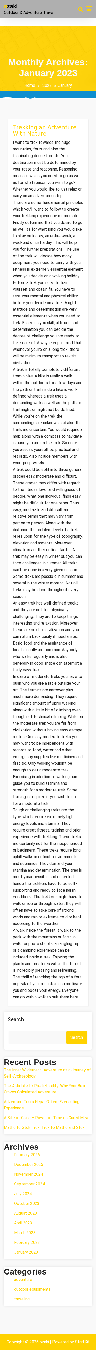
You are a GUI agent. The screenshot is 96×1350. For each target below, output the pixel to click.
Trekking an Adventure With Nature (45, 130)
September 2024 (29, 1184)
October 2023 (26, 1203)
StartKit (82, 1341)
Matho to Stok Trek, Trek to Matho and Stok (44, 1127)
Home (29, 85)
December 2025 (28, 1164)
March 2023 (25, 1232)
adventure (23, 1279)
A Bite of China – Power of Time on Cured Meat (47, 1117)
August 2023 (25, 1213)
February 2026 (27, 1154)
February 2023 (27, 1242)
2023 (47, 85)
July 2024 (23, 1193)
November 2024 (28, 1174)
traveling (22, 1299)
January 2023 (26, 1252)
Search (16, 1019)
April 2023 (23, 1223)
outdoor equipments (32, 1289)
